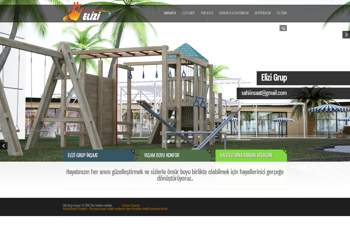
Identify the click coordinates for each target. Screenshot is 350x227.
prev (4, 146)
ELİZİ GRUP (188, 13)
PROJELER (207, 16)
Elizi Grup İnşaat (87, 11)
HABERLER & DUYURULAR (234, 13)
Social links (283, 28)
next (346, 34)
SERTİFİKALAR (263, 13)
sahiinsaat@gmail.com (264, 93)
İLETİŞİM (282, 13)
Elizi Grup (274, 78)
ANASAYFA (170, 13)
